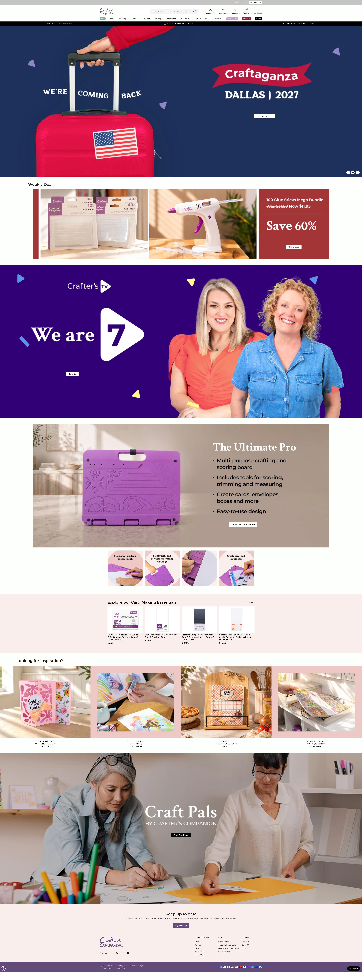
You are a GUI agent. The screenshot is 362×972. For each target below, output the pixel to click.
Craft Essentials (171, 19)
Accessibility (199, 951)
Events (258, 19)
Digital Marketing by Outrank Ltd (113, 968)
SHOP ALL (250, 602)
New (102, 19)
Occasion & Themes (201, 19)
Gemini (111, 19)
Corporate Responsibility (227, 945)
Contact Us (257, 2)
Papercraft (146, 19)
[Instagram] (117, 953)
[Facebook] (112, 953)
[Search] (196, 11)
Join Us (72, 374)
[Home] (114, 942)
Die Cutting (122, 19)
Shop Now (294, 247)
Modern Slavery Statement (228, 948)
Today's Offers (232, 19)
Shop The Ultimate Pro (243, 525)
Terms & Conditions (202, 955)
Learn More (264, 116)
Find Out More (181, 835)
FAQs (197, 948)
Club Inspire (246, 948)
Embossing (134, 19)
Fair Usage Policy (224, 951)
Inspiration (217, 19)
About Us (245, 942)
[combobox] (174, 11)
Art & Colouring (185, 19)
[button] (193, 11)
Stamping (158, 19)
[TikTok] (122, 953)
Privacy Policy (223, 942)
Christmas (246, 19)
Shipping (198, 942)
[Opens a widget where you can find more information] (353, 968)
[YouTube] (128, 953)
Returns (198, 945)
